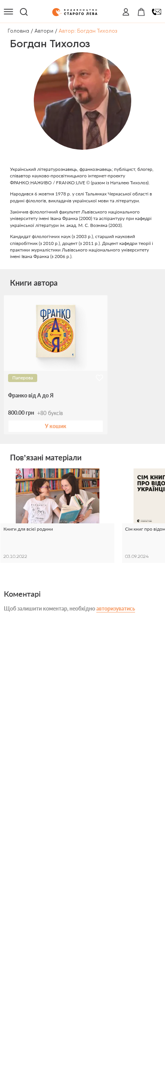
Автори (44, 31)
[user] (125, 12)
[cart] (141, 12)
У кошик (55, 426)
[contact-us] (156, 12)
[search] (23, 12)
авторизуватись (115, 608)
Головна (18, 31)
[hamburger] (8, 12)
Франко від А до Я (31, 395)
